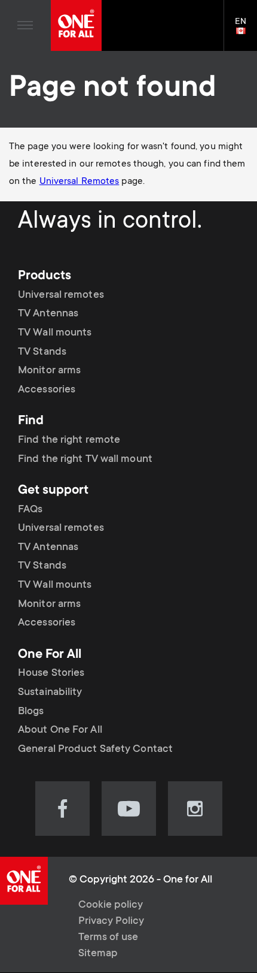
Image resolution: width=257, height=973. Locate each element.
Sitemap (98, 954)
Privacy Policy (111, 921)
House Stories (51, 673)
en (246, 31)
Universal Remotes (79, 181)
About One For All (60, 730)
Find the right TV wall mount (85, 460)
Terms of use (108, 938)
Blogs (31, 712)
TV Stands (42, 352)
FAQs (30, 510)
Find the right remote (69, 440)
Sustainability (50, 693)
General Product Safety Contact (95, 750)
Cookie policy (110, 905)
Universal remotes (61, 295)
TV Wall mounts (54, 333)
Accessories (46, 390)
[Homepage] (76, 25)
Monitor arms (49, 371)
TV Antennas (48, 314)
